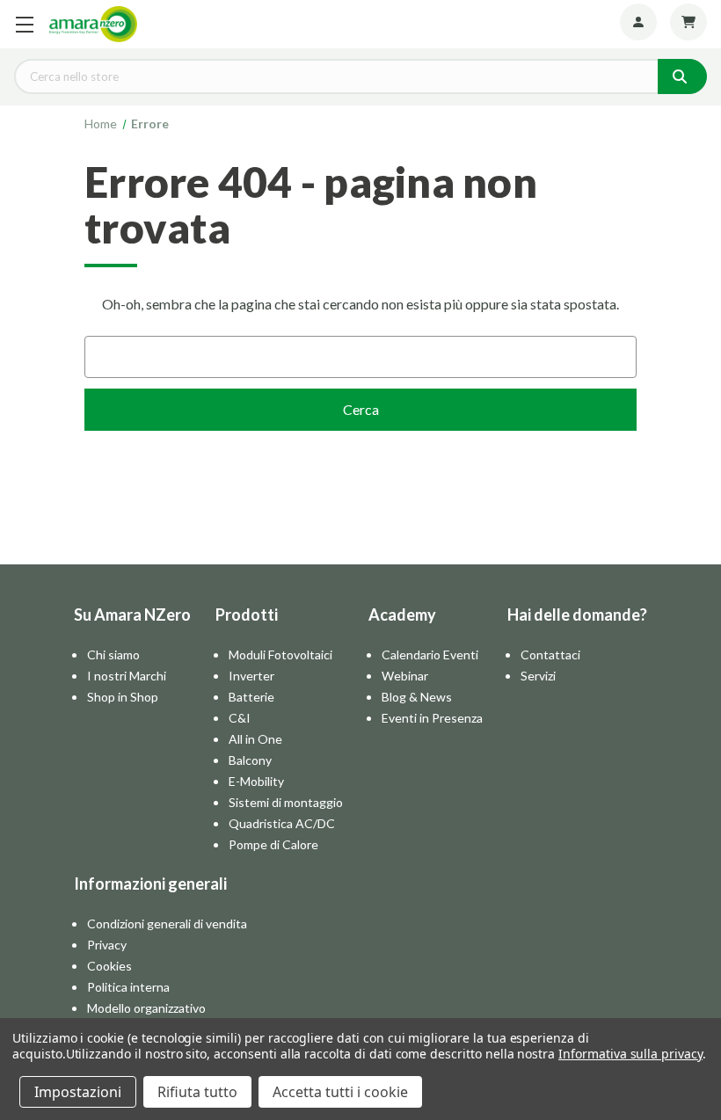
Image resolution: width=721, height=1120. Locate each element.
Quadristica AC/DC (282, 823)
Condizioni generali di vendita (167, 923)
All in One (255, 738)
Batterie (251, 696)
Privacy (107, 944)
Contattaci (550, 654)
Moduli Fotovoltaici (280, 654)
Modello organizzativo (146, 1007)
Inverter (251, 675)
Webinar (405, 675)
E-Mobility (256, 781)
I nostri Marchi (126, 675)
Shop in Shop (122, 696)
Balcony (250, 760)
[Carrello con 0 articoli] (688, 22)
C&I (240, 717)
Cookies (109, 965)
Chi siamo (113, 654)
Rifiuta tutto (197, 1092)
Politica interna (128, 986)
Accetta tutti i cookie (340, 1092)
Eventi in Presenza (432, 717)
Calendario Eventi (430, 654)
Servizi (538, 675)
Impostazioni (77, 1092)
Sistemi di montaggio (286, 802)
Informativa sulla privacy (630, 1053)
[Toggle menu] (24, 24)
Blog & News (417, 696)
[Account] (638, 22)
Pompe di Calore (273, 844)
